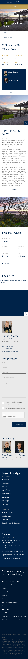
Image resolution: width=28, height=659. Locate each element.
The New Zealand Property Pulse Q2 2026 (13, 547)
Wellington (5, 504)
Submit (18, 424)
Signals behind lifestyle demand (13, 555)
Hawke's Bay (6, 493)
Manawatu (5, 497)
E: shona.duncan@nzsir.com (10, 351)
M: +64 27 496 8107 (8, 346)
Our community (7, 585)
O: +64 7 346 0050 (7, 349)
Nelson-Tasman (7, 512)
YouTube (5, 613)
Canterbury (6, 519)
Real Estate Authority (9, 602)
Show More (14, 189)
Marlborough (6, 516)
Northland (5, 479)
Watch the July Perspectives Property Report (11, 541)
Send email (7, 87)
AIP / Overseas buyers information (14, 620)
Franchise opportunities (10, 599)
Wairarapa (5, 501)
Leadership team (7, 592)
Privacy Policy (22, 408)
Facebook (5, 606)
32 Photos (8, 37)
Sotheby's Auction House (10, 581)
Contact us (5, 588)
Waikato (5, 486)
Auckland (5, 483)
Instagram (5, 609)
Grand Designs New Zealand (12, 558)
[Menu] (25, 2)
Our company (6, 578)
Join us (4, 595)
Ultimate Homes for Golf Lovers (13, 551)
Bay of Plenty (6, 490)
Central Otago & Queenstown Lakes (12, 524)
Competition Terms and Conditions (14, 616)
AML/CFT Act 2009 (20, 631)
